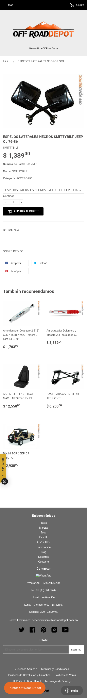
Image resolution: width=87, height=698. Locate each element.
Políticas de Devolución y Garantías (29, 675)
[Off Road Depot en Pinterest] (43, 631)
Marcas (43, 527)
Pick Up (43, 537)
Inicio (6, 61)
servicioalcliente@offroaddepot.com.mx (55, 620)
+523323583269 (50, 582)
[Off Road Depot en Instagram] (54, 631)
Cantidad (9, 195)
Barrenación (44, 547)
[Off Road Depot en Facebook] (33, 631)
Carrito (79, 4)
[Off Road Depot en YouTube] (65, 631)
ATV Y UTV (43, 542)
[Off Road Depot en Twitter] (22, 631)
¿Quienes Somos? (26, 669)
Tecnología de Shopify (58, 681)
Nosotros (43, 556)
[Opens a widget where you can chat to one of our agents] (72, 691)
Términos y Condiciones (55, 669)
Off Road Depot (32, 681)
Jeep (43, 532)
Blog (43, 551)
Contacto (43, 561)
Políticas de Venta (65, 675)
